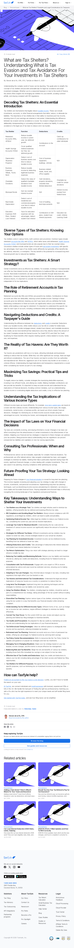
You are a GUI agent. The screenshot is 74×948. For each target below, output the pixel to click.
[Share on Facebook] (5, 727)
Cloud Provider (61, 908)
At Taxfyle (7, 686)
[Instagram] (14, 867)
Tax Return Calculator (42, 899)
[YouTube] (19, 867)
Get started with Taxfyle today (14, 698)
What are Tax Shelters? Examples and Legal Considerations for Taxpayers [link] (46, 7)
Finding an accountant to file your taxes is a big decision (24, 680)
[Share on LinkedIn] (8, 727)
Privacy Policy (61, 916)
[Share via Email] (14, 727)
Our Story (24, 898)
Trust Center (60, 912)
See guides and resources (37, 746)
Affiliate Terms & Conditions (61, 925)
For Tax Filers (43, 2)
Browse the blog (37, 741)
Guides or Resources (42, 922)
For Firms (31, 2)
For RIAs (20, 2)
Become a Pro (26, 915)
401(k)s (30, 241)
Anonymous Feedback (60, 899)
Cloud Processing (62, 903)
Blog (5, 7)
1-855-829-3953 (10, 883)
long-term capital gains (53, 405)
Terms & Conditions (62, 920)
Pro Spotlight (25, 919)
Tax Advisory (8, 902)
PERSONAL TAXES (30, 709)
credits (47, 323)
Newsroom (25, 907)
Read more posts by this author (19, 718)
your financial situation (34, 479)
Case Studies (43, 917)
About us (56, 2)
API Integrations (9, 911)
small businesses (37, 686)
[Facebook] (5, 867)
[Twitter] (9, 867)
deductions (38, 323)
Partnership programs (8, 916)
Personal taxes (14, 7)
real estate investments (51, 246)
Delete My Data (61, 930)
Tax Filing (7, 898)
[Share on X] (11, 727)
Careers (24, 923)
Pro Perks (24, 911)
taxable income (43, 111)
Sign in (67, 2)
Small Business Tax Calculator (45, 904)
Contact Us (30, 749)
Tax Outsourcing (9, 907)
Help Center (43, 909)
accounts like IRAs (17, 241)
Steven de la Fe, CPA (13, 81)
